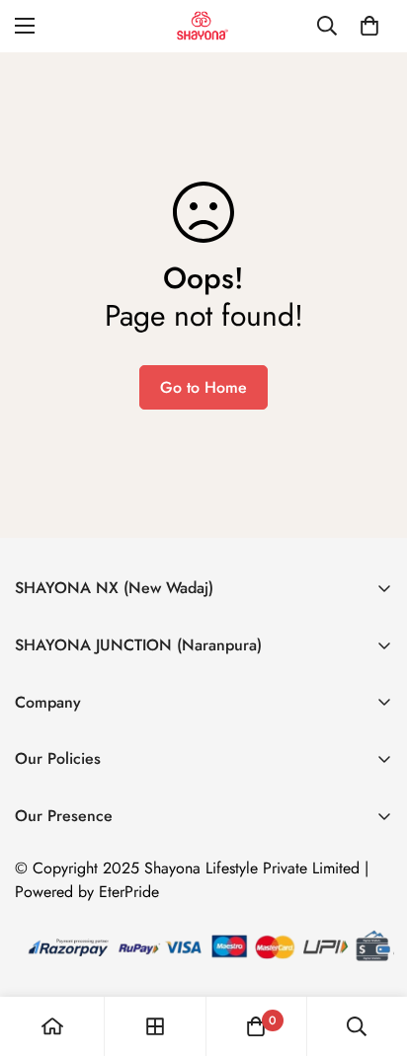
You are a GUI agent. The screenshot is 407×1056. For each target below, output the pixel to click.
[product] (52, 1026)
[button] (369, 25)
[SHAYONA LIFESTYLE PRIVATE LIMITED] (203, 26)
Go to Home (203, 387)
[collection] (155, 1026)
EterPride (129, 891)
